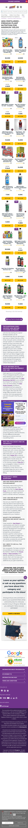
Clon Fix (20, 462)
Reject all (20, 822)
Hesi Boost (16, 523)
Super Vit (13, 455)
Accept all (7, 822)
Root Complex (13, 553)
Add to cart (7, 61)
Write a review (14, 613)
